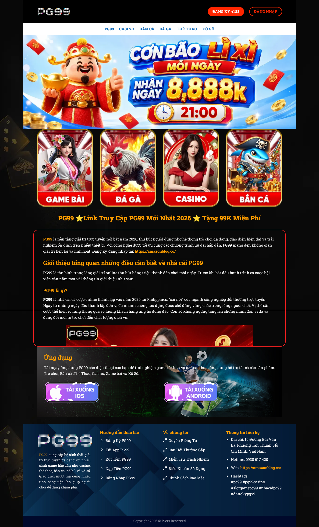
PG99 (109, 28)
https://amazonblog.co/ (155, 251)
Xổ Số (208, 28)
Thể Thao (187, 28)
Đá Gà (166, 28)
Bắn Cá (146, 28)
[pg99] (60, 11)
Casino (126, 28)
